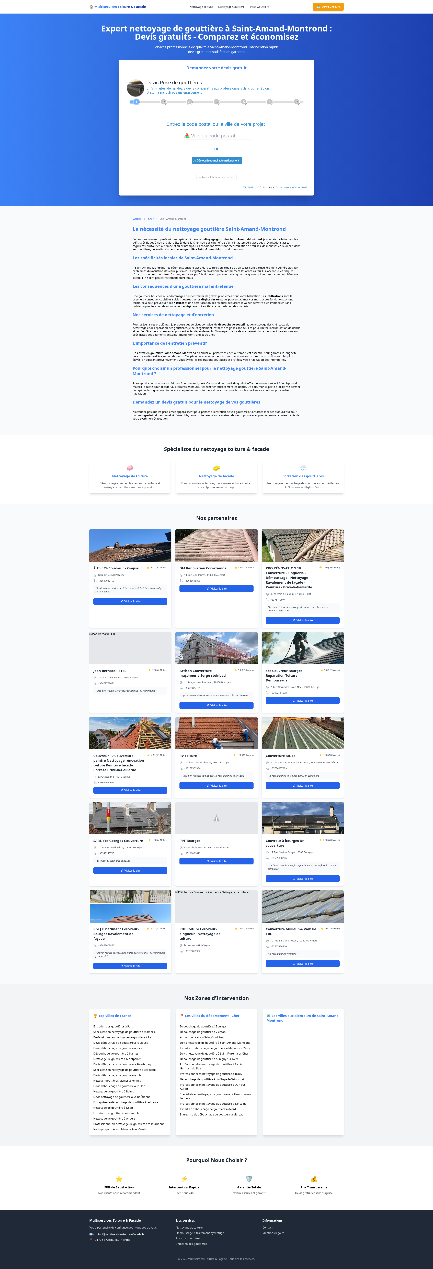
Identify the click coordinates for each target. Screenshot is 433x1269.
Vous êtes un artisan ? (298, 187)
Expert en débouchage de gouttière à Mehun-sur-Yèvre (215, 1048)
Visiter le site (132, 601)
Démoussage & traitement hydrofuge (200, 1233)
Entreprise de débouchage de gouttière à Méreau (211, 1114)
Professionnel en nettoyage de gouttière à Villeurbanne (128, 1124)
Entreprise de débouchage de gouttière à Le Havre (125, 1102)
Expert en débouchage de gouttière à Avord (208, 1109)
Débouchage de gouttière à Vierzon (203, 1032)
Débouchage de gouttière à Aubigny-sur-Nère (209, 1059)
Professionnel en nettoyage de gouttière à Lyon (123, 1037)
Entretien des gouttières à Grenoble (116, 1113)
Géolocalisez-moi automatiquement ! (218, 160)
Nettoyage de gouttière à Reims (113, 1091)
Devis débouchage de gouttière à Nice (117, 1048)
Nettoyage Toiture (201, 7)
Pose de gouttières (188, 1238)
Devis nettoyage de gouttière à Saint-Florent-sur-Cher (214, 1053)
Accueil (137, 218)
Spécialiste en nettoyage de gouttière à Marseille (124, 1032)
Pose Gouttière (259, 7)
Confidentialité (253, 187)
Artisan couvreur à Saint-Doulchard (202, 1037)
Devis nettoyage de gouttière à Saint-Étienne (121, 1097)
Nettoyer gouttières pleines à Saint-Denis (119, 1129)
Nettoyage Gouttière (231, 7)
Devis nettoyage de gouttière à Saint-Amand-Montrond (215, 1043)
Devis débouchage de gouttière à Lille (117, 1075)
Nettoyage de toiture (189, 1227)
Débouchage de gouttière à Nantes (115, 1053)
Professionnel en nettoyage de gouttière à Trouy (211, 1074)
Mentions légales (273, 1233)
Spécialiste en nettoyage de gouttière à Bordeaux (124, 1070)
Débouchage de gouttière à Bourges (203, 1026)
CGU (244, 187)
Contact (267, 1227)
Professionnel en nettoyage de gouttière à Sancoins (213, 1103)
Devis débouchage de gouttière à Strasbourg (122, 1064)
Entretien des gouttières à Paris (113, 1026)
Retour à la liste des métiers (218, 177)
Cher (151, 218)
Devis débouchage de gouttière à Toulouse (120, 1043)
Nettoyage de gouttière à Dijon (113, 1108)
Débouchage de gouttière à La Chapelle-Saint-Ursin (212, 1079)
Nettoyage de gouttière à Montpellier (117, 1059)
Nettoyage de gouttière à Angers (114, 1118)
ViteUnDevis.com (282, 187)
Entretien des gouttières (191, 1244)
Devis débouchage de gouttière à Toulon (119, 1086)
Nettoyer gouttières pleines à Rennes (117, 1080)
